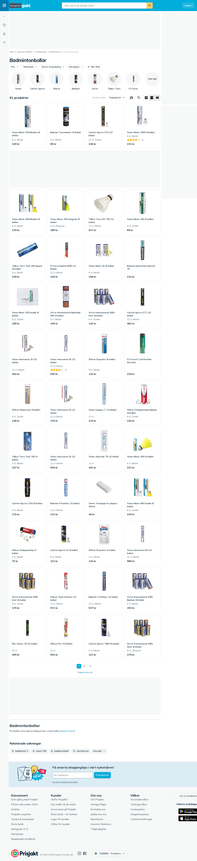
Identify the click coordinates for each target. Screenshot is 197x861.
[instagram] (79, 853)
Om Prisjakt (97, 799)
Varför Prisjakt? (59, 799)
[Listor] (4, 25)
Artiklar (15, 809)
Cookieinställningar (141, 819)
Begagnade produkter (23, 838)
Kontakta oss (98, 809)
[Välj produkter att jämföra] (131, 97)
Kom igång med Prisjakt (24, 799)
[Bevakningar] (4, 34)
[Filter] (4, 42)
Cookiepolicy (137, 809)
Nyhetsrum (97, 819)
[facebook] (85, 853)
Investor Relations (101, 824)
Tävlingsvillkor (138, 804)
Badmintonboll (67, 731)
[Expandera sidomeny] (4, 17)
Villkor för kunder (60, 824)
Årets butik (17, 824)
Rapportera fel (85, 672)
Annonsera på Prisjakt (63, 809)
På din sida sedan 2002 (24, 804)
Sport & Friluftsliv (24, 52)
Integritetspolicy (139, 814)
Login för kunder (60, 819)
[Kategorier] (4, 5)
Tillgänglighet (98, 829)
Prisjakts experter (21, 814)
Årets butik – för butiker (64, 814)
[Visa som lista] (152, 97)
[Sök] (150, 5)
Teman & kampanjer (22, 819)
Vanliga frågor (98, 804)
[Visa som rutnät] (146, 97)
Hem (12, 52)
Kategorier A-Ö (19, 829)
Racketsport (41, 52)
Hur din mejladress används (65, 782)
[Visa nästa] (90, 666)
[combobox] (104, 5)
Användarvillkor (139, 799)
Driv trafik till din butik (63, 804)
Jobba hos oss (99, 814)
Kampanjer (17, 833)
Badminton (55, 52)
